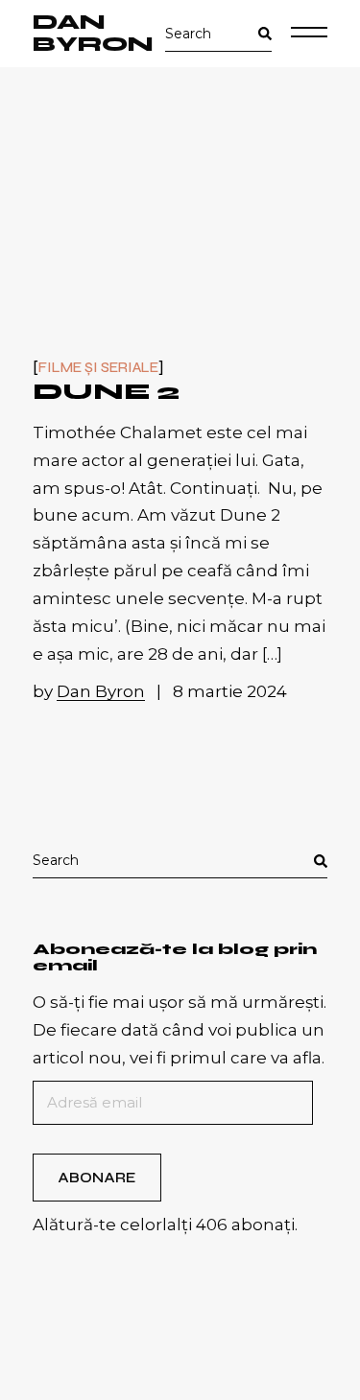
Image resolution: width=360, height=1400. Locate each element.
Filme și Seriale (98, 368)
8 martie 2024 (230, 691)
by (89, 691)
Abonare (96, 1177)
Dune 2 (106, 392)
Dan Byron (93, 34)
